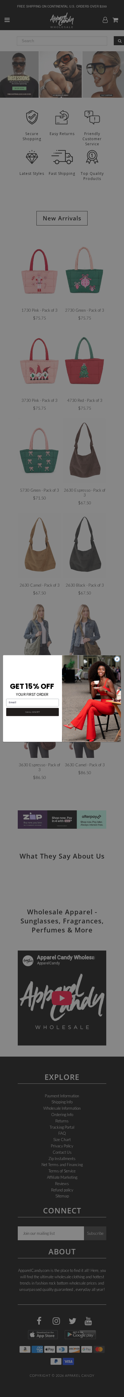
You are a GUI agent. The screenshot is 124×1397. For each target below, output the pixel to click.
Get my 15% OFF (32, 712)
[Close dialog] (117, 659)
